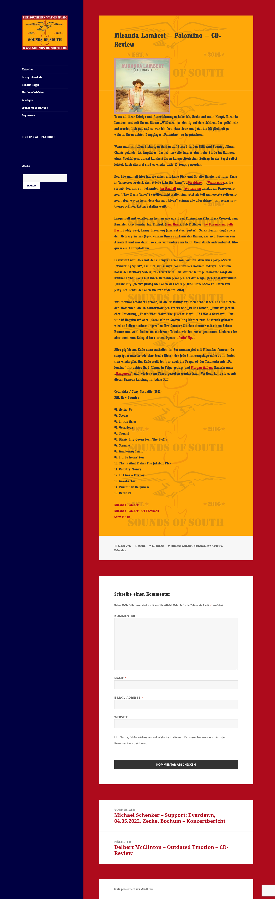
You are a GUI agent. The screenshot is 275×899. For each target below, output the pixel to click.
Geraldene (195, 182)
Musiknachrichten (33, 92)
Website (121, 717)
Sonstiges (27, 100)
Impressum (28, 115)
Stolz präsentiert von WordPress (133, 889)
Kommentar (126, 616)
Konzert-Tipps (30, 84)
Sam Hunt (173, 224)
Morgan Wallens (202, 367)
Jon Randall (168, 188)
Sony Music (122, 517)
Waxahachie (215, 182)
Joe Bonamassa (214, 224)
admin (142, 545)
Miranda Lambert (127, 505)
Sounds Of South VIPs (35, 107)
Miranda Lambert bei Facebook (136, 511)
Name (120, 678)
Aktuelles (27, 69)
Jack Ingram (192, 188)
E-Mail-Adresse (128, 698)
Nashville (199, 545)
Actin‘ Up (185, 338)
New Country (214, 545)
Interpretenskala (32, 77)
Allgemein (158, 545)
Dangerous (123, 373)
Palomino (120, 550)
